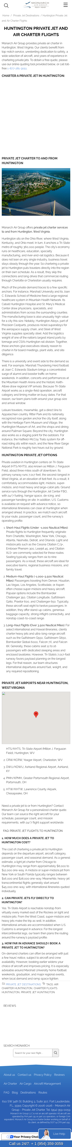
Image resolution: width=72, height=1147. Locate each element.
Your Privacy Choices (28, 1136)
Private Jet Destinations (26, 15)
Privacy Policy (43, 1074)
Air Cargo (25, 1083)
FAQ (6, 1092)
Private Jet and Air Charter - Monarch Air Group (36, 5)
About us (9, 1074)
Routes (42, 1092)
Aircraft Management (47, 1083)
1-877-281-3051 (17, 68)
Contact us (24, 1074)
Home (5, 15)
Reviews (59, 1074)
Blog (15, 1092)
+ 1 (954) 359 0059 (47, 1143)
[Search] (55, 1053)
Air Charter (10, 1083)
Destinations (28, 1092)
